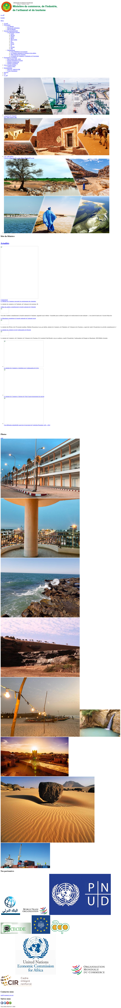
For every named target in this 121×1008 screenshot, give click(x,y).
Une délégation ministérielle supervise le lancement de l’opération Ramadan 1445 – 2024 (27, 425)
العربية (2, 15)
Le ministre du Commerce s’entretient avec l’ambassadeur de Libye (21, 368)
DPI (12, 48)
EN (5, 74)
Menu (2, 20)
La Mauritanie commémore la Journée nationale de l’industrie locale (18, 318)
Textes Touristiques (12, 71)
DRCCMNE (14, 39)
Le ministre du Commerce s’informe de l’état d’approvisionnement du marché (24, 396)
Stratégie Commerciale (13, 62)
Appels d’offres (11, 66)
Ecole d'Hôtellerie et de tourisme (19, 51)
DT (11, 41)
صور (2, 438)
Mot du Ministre (11, 29)
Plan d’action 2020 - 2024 (14, 59)
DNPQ (12, 37)
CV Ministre (10, 26)
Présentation (7, 25)
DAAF (12, 44)
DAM (12, 34)
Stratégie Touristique (12, 63)
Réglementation (8, 68)
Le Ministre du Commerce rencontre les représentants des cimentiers (18, 301)
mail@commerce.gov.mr (7, 995)
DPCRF (13, 35)
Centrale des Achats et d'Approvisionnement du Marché (20, 432)
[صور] (40, 497)
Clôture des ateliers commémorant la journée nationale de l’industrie (18, 307)
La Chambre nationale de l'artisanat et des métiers (23, 53)
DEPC (12, 42)
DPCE (12, 38)
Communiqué (4, 300)
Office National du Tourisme (18, 54)
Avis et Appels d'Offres (10, 65)
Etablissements (11, 50)
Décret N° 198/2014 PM (13, 69)
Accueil (6, 23)
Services (6, 72)
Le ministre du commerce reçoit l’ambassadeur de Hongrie (16, 330)
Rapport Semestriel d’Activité (15, 60)
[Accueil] (29, 12)
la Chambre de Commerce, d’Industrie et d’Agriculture (25, 56)
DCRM (12, 47)
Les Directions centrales (13, 32)
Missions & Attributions (13, 28)
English (3, 18)
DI (11, 45)
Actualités (5, 243)
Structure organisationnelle (11, 31)
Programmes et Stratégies (10, 57)
